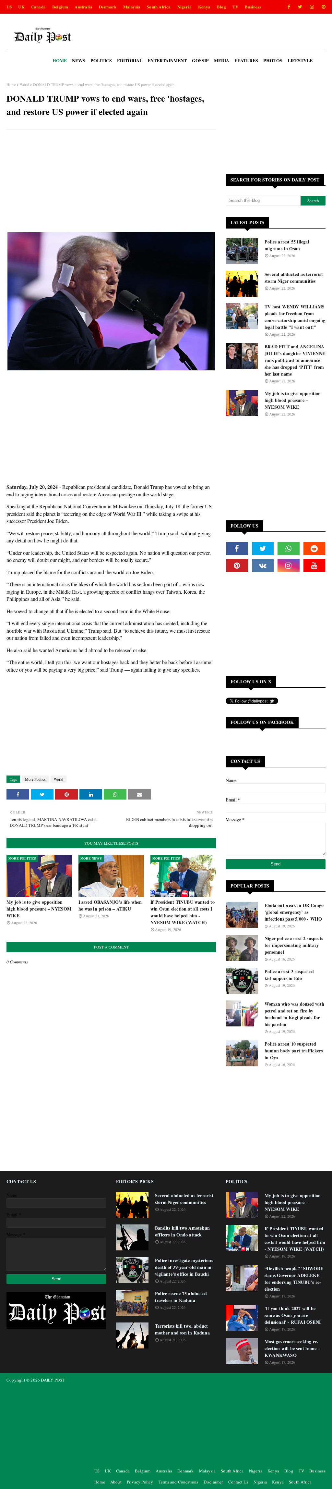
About (116, 1482)
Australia (83, 7)
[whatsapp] (288, 548)
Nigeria (184, 7)
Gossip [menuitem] (200, 60)
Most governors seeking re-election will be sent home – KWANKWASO (292, 1348)
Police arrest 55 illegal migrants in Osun (287, 245)
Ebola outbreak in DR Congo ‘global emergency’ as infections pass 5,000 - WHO (294, 912)
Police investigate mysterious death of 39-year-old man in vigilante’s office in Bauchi (184, 1267)
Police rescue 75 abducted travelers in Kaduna (181, 1297)
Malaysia (132, 7)
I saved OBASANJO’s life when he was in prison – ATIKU (110, 905)
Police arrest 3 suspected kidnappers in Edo (289, 975)
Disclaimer (213, 1482)
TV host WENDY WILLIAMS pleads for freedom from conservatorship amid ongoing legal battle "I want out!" (295, 316)
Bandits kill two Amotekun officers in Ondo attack (182, 1231)
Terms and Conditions (178, 1482)
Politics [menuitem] (101, 60)
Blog (221, 7)
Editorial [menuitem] (129, 60)
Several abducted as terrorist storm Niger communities (294, 277)
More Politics (35, 779)
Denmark (107, 7)
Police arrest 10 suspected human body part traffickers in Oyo (294, 1050)
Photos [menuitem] (272, 60)
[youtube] (314, 565)
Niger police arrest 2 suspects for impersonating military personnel (294, 945)
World (24, 84)
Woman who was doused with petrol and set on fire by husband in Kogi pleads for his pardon (294, 1014)
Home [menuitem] (60, 60)
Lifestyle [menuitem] (300, 60)
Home (11, 84)
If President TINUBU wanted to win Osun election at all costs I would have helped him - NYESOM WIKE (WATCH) (182, 912)
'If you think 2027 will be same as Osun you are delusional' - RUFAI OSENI (293, 1315)
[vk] (263, 565)
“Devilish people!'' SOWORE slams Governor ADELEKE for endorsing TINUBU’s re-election (294, 1278)
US (9, 7)
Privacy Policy (140, 1482)
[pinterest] (322, 7)
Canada (38, 7)
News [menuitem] (78, 60)
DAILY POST (53, 1380)
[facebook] (288, 7)
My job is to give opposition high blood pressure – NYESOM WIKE (39, 909)
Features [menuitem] (246, 60)
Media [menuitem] (221, 60)
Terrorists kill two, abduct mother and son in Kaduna (182, 1329)
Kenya (204, 7)
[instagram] (312, 7)
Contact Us (238, 1482)
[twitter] (300, 7)
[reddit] (314, 548)
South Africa (159, 7)
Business (253, 7)
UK (21, 7)
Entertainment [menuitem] (167, 60)
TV (235, 7)
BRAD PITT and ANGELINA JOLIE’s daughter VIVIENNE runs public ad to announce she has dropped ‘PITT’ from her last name (295, 360)
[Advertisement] (111, 181)
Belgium (60, 7)
